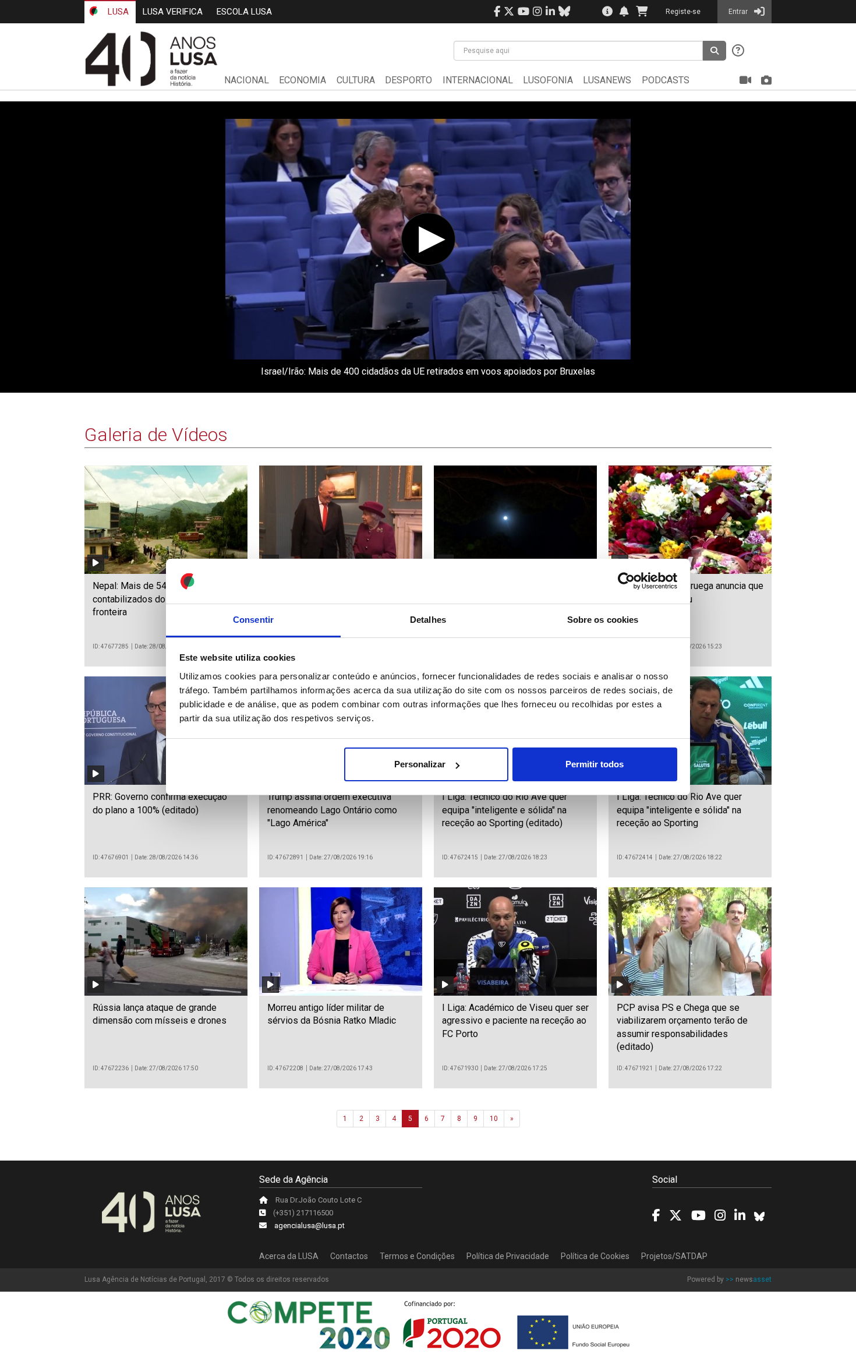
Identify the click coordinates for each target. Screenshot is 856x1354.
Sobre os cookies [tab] (603, 620)
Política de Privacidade (507, 1256)
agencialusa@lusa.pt (309, 1225)
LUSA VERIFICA (173, 11)
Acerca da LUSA (289, 1256)
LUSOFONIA (548, 80)
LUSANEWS (607, 80)
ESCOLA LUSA (244, 11)
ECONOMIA (302, 80)
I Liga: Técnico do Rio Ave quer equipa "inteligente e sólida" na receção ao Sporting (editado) (504, 809)
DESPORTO (408, 80)
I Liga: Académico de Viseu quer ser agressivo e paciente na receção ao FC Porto (515, 1020)
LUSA (117, 11)
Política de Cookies (595, 1256)
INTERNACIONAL (478, 80)
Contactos (349, 1256)
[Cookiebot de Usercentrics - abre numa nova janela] (626, 581)
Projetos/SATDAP (674, 1256)
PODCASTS (665, 80)
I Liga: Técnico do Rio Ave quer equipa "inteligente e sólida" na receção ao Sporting (679, 809)
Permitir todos (594, 764)
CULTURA (356, 80)
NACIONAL (246, 80)
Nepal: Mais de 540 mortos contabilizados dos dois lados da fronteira (160, 599)
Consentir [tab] (253, 620)
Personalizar (419, 764)
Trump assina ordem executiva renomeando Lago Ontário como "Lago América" (332, 809)
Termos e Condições (417, 1256)
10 (494, 1119)
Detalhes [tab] (428, 620)
